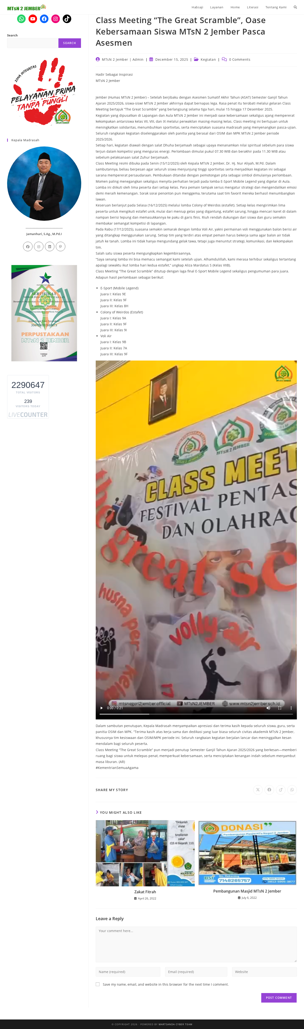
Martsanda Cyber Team (175, 1024)
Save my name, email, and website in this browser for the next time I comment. (166, 984)
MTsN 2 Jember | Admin (123, 59)
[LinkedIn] (49, 246)
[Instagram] (38, 246)
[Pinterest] (60, 246)
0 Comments (240, 59)
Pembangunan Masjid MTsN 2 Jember (247, 891)
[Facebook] (28, 246)
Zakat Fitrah (145, 891)
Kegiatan (208, 59)
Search (12, 35)
